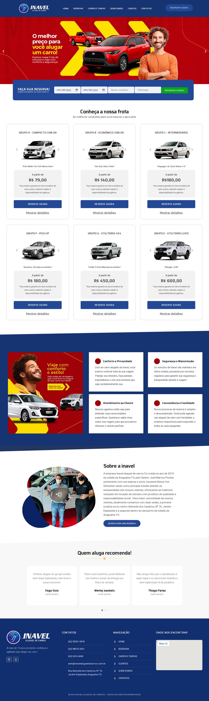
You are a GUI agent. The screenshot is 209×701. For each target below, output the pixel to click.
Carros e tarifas (96, 8)
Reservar (78, 8)
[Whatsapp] (15, 659)
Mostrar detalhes (37, 212)
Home (66, 8)
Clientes (132, 8)
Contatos (146, 8)
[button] (3, 51)
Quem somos (116, 8)
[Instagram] (9, 659)
